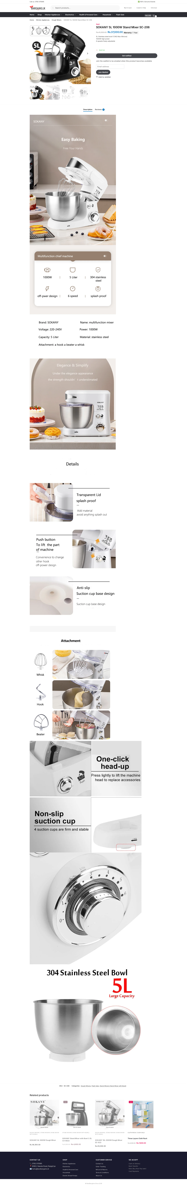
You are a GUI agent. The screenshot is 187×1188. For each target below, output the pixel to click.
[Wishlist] (55, 1103)
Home (32, 20)
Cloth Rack (132, 1132)
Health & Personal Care (70, 1169)
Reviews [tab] (99, 109)
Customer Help (141, 8)
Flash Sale (95, 1086)
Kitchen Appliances (42, 20)
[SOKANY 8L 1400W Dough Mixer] (44, 1114)
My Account (128, 8)
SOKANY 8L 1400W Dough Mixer (43, 1140)
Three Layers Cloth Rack (137, 1138)
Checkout (154, 8)
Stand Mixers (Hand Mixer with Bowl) (113, 1086)
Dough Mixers (56, 20)
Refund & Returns (101, 1169)
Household (66, 1172)
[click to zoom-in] (60, 53)
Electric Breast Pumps (70, 1175)
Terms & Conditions (102, 1172)
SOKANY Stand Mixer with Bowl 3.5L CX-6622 (77, 1139)
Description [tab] (87, 109)
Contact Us (99, 1163)
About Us (99, 1175)
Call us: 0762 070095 (37, 2)
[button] (150, 15)
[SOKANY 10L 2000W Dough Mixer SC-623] (110, 1114)
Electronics (66, 1166)
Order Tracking (101, 1166)
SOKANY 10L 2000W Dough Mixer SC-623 (108, 1141)
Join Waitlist (103, 72)
